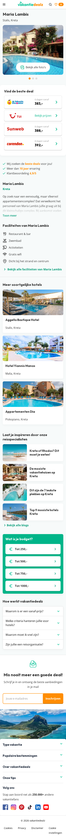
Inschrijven (53, 698)
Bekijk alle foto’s (36, 67)
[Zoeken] (50, 4)
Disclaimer (37, 828)
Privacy (22, 828)
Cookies (8, 828)
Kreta (6, 189)
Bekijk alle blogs (18, 525)
